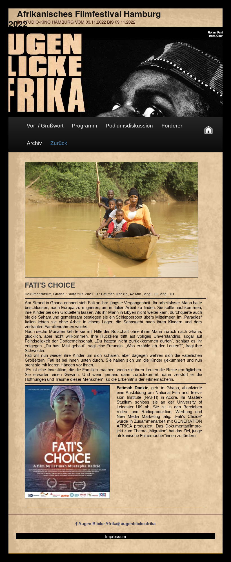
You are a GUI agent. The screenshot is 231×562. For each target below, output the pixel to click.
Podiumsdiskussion (129, 126)
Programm (84, 126)
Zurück (58, 143)
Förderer (171, 126)
